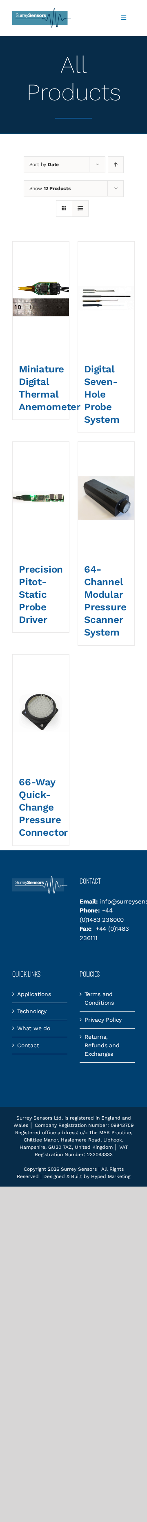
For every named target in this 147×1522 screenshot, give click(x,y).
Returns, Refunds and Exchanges (102, 1045)
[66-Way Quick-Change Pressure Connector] (41, 711)
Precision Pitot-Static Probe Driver (41, 595)
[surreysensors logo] (41, 11)
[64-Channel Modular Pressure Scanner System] (106, 498)
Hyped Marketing (110, 1176)
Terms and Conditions (99, 998)
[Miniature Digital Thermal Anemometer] (41, 298)
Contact (28, 1045)
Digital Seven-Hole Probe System (102, 394)
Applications (34, 994)
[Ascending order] (116, 164)
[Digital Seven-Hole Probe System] (106, 298)
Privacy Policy (103, 1019)
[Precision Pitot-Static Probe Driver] (41, 498)
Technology (32, 1011)
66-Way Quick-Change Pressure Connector (43, 807)
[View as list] (80, 208)
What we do (33, 1028)
